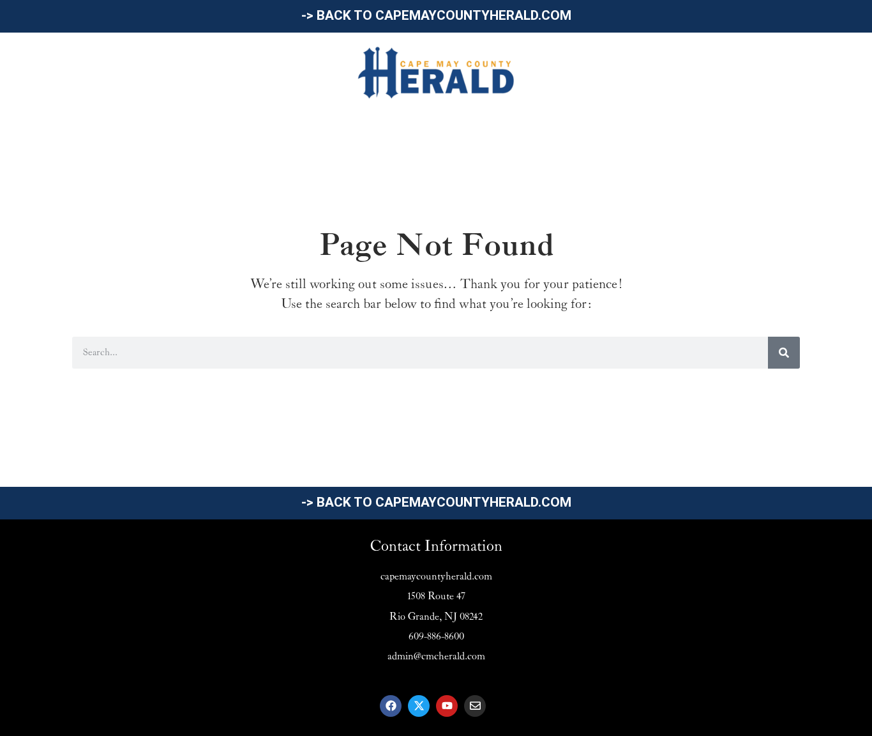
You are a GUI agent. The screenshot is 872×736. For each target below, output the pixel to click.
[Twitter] (419, 706)
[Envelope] (475, 706)
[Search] (784, 353)
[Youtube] (447, 706)
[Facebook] (391, 706)
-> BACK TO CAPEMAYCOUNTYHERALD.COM (436, 15)
